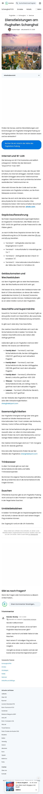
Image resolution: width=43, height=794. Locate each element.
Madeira (4, 735)
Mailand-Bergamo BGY (9, 714)
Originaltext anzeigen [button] (29, 619)
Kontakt (4, 774)
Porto (3, 762)
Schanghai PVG (8, 9)
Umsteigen (5, 670)
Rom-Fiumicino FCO (8, 707)
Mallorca (4, 758)
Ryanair (4, 700)
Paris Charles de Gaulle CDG (10, 731)
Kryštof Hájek (16, 29)
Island (4, 745)
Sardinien (5, 711)
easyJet (4, 717)
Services (31, 15)
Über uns (4, 770)
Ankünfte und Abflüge (8, 680)
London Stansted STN (8, 704)
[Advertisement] (21, 101)
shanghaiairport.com (10, 403)
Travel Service (6, 728)
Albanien (4, 748)
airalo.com (30, 207)
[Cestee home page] (9, 3)
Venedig (4, 741)
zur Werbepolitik (33, 534)
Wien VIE (4, 697)
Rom (3, 752)
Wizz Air (4, 724)
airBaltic (4, 694)
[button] (2, 3)
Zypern (4, 755)
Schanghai (22, 15)
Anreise (20, 9)
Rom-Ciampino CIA (8, 721)
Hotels (28, 9)
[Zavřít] (38, 778)
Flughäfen (12, 15)
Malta (3, 738)
